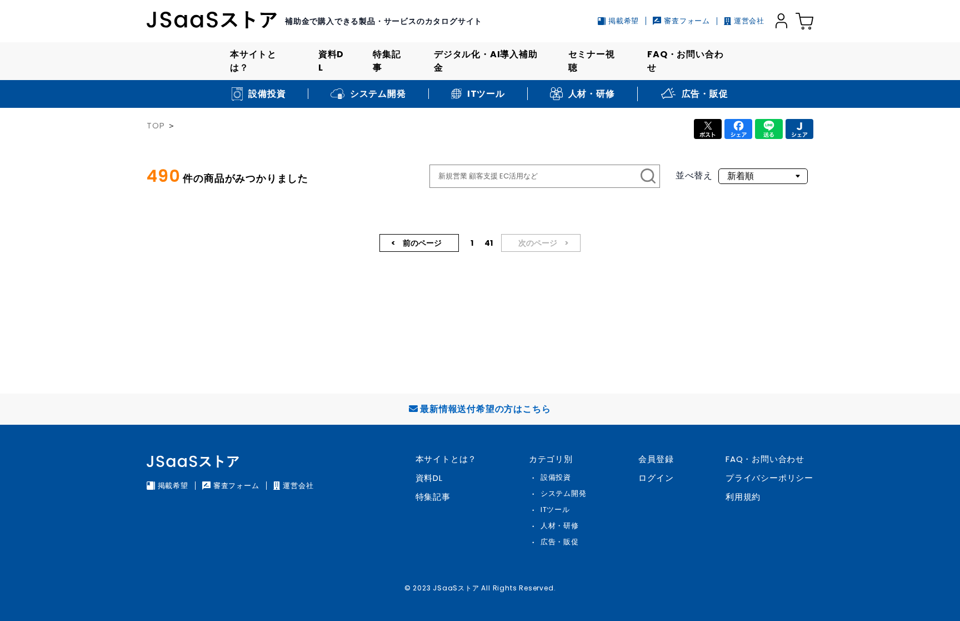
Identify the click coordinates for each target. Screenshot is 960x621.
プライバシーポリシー (769, 478)
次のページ (538, 243)
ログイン (655, 478)
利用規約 (743, 497)
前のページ (421, 243)
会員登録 (655, 459)
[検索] (648, 176)
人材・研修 (560, 525)
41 (488, 243)
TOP (155, 125)
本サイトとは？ (253, 61)
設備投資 (556, 477)
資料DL (331, 61)
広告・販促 (560, 541)
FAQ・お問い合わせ (685, 61)
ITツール (555, 509)
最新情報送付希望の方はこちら (485, 409)
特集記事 (387, 61)
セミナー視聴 (591, 61)
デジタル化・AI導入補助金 (486, 61)
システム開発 (564, 493)
